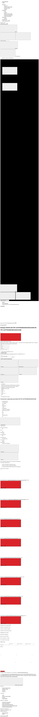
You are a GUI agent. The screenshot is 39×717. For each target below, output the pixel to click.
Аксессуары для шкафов (10, 256)
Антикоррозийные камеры (26, 151)
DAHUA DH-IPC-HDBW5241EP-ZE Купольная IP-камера (17, 499)
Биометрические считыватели (10, 211)
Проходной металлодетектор (8, 144)
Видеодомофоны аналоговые (8, 212)
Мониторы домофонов (9, 236)
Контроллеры (6, 219)
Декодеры (7, 158)
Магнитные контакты (30, 205)
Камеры (7, 196)
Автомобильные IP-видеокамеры (11, 184)
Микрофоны (27, 152)
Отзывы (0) (2, 374)
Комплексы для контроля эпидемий (9, 146)
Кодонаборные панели (9, 210)
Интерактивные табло (9, 160)
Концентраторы (24, 205)
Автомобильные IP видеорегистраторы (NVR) (13, 183)
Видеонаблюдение (7, 91)
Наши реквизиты (4, 698)
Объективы (6, 99)
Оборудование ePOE (32, 152)
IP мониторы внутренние (8, 135)
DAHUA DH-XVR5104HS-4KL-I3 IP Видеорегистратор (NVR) (17, 480)
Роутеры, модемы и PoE (8, 273)
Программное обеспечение (19, 173)
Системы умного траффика (8, 191)
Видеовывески (8, 154)
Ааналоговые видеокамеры (10, 181)
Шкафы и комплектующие (8, 254)
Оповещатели (6, 244)
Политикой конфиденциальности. (23, 672)
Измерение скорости (9, 195)
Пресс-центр (4, 17)
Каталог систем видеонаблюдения (7, 704)
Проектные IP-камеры (26, 174)
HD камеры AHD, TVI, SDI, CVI (11, 95)
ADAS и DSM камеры (9, 177)
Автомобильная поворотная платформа (12, 182)
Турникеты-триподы (9, 225)
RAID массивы (8, 271)
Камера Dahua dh (15, 676)
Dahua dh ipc (26, 675)
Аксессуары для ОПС (9, 251)
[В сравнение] (0, 508)
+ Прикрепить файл (3, 352)
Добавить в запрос (3, 340)
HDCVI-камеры (8, 94)
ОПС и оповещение (7, 240)
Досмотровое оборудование (8, 143)
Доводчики (7, 232)
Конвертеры (8, 123)
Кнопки (7, 233)
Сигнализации (6, 204)
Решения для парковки (7, 176)
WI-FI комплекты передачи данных (11, 167)
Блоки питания (8, 258)
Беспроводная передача (10, 168)
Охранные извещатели (9, 242)
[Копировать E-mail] (9, 20)
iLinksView (18, 139)
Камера (11, 675)
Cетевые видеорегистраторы (13, 151)
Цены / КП (5, 5)
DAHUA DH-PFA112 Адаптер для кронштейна (11, 538)
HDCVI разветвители (9, 165)
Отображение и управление (26, 153)
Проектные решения (7, 150)
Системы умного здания (8, 188)
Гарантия (5, 9)
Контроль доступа (9, 190)
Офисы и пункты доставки (8, 13)
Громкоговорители (9, 249)
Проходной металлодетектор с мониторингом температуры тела (23, 144)
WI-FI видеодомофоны (15, 135)
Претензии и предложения (6, 702)
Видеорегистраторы (11, 102)
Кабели (5, 263)
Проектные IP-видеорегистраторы (18, 174)
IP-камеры (7, 93)
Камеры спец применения (10, 98)
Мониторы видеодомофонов (10, 213)
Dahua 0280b (33, 675)
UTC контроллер (28, 139)
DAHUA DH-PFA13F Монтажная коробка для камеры (12, 596)
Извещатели (13, 205)
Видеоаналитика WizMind (13, 152)
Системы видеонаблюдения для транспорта (27, 176)
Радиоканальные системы (8, 247)
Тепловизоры (6, 147)
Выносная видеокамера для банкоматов (12, 175)
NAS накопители (8, 272)
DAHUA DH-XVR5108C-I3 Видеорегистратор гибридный (14, 615)
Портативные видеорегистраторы (9, 173)
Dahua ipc (22, 675)
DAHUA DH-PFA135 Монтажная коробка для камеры (12, 557)
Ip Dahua (29, 675)
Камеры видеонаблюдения (8, 92)
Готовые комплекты (22, 135)
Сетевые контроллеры (9, 220)
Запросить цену (4, 19)
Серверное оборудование (16, 176)
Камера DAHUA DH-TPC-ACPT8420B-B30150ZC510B (10, 674)
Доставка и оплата (5, 277)
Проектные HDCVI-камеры (8, 174)
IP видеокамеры (6, 151)
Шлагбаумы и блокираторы (10, 217)
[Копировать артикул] (15, 323)
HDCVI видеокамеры (9, 180)
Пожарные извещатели (9, 243)
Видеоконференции (20, 152)
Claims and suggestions (7, 16)
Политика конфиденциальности (7, 706)
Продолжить (2, 671)
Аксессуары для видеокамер (10, 128)
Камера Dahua (18, 675)
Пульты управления (7, 117)
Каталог (18, 66)
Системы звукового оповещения (9, 248)
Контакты (5, 12)
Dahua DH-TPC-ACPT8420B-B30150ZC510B (26, 674)
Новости (5, 18)
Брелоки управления (7, 205)
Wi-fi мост (35, 139)
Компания (3, 280)
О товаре (2, 366)
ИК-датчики (16, 205)
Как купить (4, 4)
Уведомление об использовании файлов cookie (9, 705)
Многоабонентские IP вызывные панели (14, 136)
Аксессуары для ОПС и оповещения (10, 250)
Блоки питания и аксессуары (8, 257)
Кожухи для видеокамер (8, 100)
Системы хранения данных (8, 202)
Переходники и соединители (10, 269)
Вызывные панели (9, 214)
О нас (5, 11)
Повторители (36, 205)
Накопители (6, 270)
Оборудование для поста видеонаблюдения (11, 153)
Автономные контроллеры (10, 221)
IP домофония (6, 235)
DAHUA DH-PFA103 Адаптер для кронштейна (11, 518)
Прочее (7, 234)
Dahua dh (13, 675)
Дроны (24, 152)
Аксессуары (6, 138)
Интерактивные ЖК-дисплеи (10, 159)
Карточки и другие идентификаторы (9, 226)
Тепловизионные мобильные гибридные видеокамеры (14, 187)
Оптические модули (9, 169)
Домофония (8, 189)
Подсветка (7, 198)
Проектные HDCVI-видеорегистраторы (30, 173)
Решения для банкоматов (34, 174)
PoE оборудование (23, 139)
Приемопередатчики (9, 124)
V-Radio (32, 139)
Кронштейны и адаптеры (12, 99)
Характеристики (21, 366)
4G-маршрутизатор (7, 139)
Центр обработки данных (21, 202)
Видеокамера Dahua (8, 676)
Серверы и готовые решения (10, 115)
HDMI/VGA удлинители (9, 166)
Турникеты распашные (9, 224)
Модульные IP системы (24, 136)
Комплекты (20, 205)
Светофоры (8, 199)
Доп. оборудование (29, 135)
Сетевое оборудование (7, 203)
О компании (4, 10)
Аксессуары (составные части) (11, 218)
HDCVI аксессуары (13, 139)
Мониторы (5, 116)
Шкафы (7, 255)
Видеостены (8, 157)
